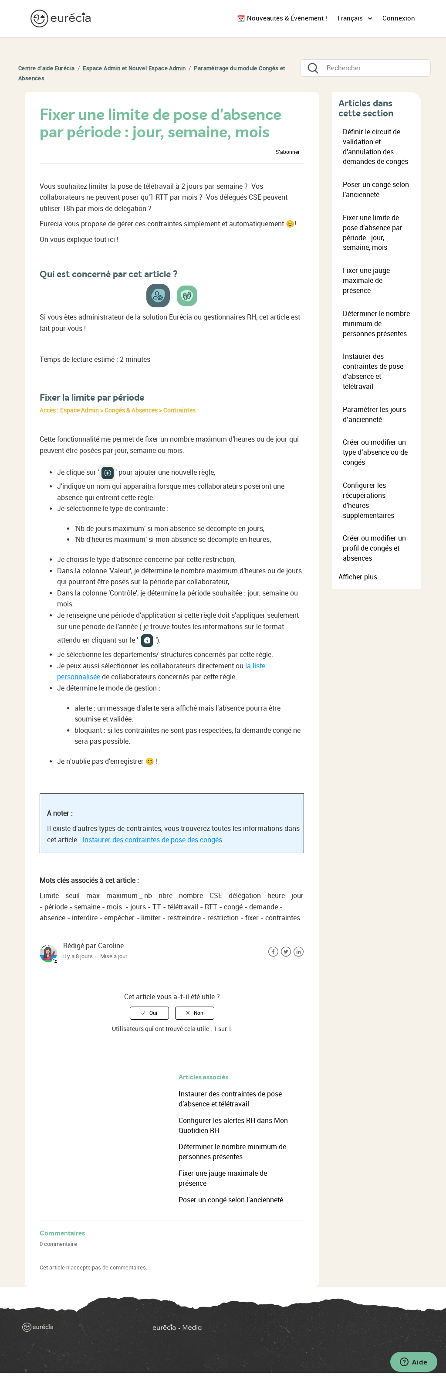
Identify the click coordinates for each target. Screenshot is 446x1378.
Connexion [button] (398, 18)
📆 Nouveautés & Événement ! (282, 18)
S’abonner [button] (288, 152)
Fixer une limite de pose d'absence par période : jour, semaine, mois (372, 233)
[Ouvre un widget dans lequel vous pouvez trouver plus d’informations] (413, 1363)
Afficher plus (357, 577)
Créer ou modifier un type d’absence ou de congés (375, 452)
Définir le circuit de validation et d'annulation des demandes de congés (375, 147)
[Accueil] (61, 18)
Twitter (285, 951)
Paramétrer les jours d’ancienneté (374, 414)
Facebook (273, 951)
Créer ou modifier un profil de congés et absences (374, 548)
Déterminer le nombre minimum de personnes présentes (376, 324)
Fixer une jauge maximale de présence (366, 280)
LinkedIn (298, 951)
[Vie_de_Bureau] (287, 1330)
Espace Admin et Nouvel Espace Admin (134, 68)
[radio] (149, 1013)
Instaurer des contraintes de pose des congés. (153, 840)
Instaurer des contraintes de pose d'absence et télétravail (373, 371)
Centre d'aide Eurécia (46, 68)
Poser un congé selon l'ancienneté (231, 1200)
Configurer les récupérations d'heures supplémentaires (368, 500)
